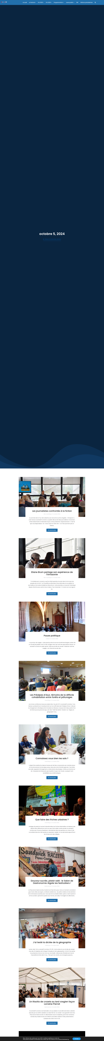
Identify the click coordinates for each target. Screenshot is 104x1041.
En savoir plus (52, 530)
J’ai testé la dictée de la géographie (52, 942)
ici (68, 1039)
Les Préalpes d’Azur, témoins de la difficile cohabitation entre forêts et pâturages (52, 696)
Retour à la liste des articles (53, 239)
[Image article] (52, 497)
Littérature (47, 945)
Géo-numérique (48, 514)
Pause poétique (52, 635)
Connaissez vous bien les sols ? (52, 758)
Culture (48, 638)
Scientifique (48, 700)
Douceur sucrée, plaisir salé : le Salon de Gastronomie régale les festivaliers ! (52, 882)
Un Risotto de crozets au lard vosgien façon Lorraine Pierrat (52, 1002)
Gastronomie (47, 886)
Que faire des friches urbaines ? (52, 819)
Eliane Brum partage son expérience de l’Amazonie (52, 573)
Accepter (77, 1038)
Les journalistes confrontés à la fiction (52, 510)
